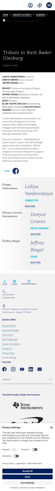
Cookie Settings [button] (9, 357)
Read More (30, 206)
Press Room (7, 335)
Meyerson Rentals (10, 330)
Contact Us (7, 348)
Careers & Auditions (11, 344)
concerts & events (21, 14)
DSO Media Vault (9, 339)
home (5, 14)
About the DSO (9, 325)
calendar (40, 14)
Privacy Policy (8, 353)
